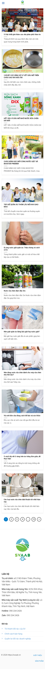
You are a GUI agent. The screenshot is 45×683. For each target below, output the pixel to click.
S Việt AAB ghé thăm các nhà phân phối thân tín (22, 34)
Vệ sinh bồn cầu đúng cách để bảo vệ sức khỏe (22, 416)
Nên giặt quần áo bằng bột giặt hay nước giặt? (21, 332)
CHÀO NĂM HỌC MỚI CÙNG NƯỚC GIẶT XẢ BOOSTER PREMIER (21, 162)
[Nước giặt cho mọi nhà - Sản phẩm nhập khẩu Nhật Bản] (22, 2)
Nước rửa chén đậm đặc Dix (15, 291)
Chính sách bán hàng (13, 634)
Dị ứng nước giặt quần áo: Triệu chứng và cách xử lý (22, 249)
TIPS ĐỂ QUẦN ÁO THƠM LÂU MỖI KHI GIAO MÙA (21, 205)
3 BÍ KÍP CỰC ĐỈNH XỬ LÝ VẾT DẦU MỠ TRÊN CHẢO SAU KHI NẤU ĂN (21, 76)
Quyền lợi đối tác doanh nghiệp (18, 638)
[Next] (39, 519)
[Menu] (3, 3)
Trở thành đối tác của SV (15, 629)
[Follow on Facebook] (23, 559)
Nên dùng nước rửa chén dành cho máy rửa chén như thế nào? (22, 373)
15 (34, 519)
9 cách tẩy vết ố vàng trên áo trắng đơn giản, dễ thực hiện (22, 457)
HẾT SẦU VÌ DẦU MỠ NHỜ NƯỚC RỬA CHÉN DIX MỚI (21, 119)
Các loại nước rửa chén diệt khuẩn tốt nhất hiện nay (22, 500)
